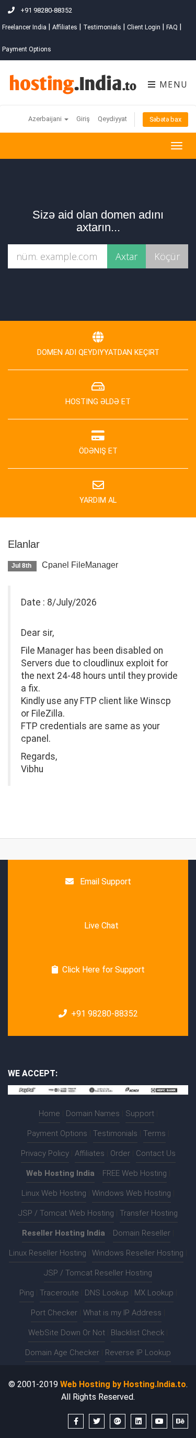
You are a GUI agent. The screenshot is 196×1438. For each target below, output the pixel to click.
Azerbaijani (45, 119)
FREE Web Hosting (134, 1173)
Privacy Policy (45, 1153)
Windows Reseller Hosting (137, 1253)
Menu (172, 84)
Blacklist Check (137, 1332)
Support (139, 1113)
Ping (26, 1293)
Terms (154, 1133)
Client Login (143, 27)
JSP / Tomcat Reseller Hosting (98, 1273)
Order (120, 1153)
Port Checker (54, 1312)
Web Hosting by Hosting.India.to (123, 1384)
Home (49, 1113)
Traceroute (59, 1293)
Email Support (104, 881)
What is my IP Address (122, 1312)
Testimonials (102, 27)
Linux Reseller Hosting (47, 1253)
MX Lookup (154, 1293)
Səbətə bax (165, 119)
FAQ (172, 27)
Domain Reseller (141, 1233)
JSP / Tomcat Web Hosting (66, 1213)
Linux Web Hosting (53, 1193)
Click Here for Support (103, 970)
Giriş (83, 119)
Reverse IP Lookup (138, 1352)
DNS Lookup (107, 1293)
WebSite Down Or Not (66, 1332)
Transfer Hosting (149, 1213)
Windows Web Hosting (131, 1193)
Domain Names (93, 1113)
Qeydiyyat (112, 119)
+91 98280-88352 (104, 1014)
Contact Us (156, 1153)
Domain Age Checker (62, 1352)
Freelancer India (24, 27)
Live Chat (100, 926)
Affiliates (64, 27)
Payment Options (26, 49)
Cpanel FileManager (80, 564)
